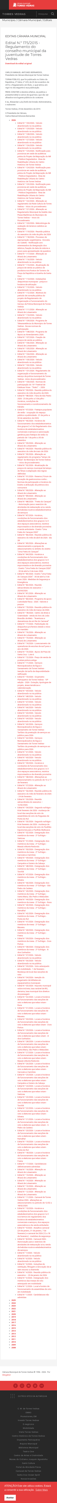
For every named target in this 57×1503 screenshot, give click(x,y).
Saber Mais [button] (41, 1490)
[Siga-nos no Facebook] (15, 1386)
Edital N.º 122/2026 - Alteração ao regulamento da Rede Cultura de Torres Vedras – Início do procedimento (34, 204)
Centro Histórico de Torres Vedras (28, 1436)
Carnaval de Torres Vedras (28, 1471)
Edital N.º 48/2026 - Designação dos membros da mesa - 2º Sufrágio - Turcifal (33, 869)
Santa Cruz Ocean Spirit (28, 1475)
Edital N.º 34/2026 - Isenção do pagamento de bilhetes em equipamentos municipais (31, 980)
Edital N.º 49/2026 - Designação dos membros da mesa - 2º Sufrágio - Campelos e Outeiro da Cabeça (33, 860)
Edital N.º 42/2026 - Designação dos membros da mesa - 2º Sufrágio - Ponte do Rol (33, 916)
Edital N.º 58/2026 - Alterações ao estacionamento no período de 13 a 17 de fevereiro (34, 780)
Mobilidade (28, 1428)
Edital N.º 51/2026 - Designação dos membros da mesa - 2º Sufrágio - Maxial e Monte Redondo (33, 844)
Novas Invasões (28, 1479)
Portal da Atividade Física (28, 1467)
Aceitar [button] (10, 1497)
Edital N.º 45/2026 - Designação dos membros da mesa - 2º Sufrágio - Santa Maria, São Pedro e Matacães (33, 894)
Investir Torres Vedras (28, 1420)
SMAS (28, 1412)
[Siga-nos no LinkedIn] (35, 1386)
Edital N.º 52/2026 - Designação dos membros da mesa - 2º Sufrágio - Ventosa (33, 835)
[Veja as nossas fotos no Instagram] (22, 1386)
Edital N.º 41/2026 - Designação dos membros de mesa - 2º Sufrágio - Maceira (33, 924)
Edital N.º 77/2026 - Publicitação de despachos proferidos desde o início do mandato (33, 627)
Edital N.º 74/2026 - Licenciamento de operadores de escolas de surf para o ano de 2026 (34, 646)
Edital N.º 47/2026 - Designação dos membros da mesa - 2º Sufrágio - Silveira (33, 877)
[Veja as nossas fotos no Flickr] (42, 1386)
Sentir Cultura (28, 1463)
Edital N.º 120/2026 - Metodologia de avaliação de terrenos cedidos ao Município (33, 226)
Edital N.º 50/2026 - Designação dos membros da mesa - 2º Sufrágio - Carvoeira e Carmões (33, 852)
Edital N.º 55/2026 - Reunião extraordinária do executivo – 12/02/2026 (30, 802)
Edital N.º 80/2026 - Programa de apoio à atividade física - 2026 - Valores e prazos (34, 602)
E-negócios (28, 1424)
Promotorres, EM (29, 1416)
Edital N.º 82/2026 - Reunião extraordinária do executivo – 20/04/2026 (30, 588)
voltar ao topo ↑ (43, 1494)
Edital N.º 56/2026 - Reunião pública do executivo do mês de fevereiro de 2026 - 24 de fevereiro (34, 794)
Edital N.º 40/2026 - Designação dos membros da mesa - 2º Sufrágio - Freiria (33, 933)
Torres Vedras (14, 14)
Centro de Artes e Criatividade (28, 1455)
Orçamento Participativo (28, 1440)
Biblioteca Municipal (28, 1447)
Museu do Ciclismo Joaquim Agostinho (28, 1459)
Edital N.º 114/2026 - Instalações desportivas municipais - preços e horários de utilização (32, 282)
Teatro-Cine (28, 1451)
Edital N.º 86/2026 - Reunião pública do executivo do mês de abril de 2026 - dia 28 (34, 538)
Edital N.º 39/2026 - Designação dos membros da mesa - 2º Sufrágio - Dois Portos (34, 941)
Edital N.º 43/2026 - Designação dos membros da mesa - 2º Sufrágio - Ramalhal (33, 908)
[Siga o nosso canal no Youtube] (29, 1386)
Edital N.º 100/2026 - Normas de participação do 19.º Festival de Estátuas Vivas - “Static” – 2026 (31, 384)
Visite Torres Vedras (28, 1432)
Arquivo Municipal (28, 1444)
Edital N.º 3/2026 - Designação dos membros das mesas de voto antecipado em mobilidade (32, 1281)
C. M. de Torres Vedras (28, 1408)
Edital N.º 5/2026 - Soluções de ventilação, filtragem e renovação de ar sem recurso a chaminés (34, 1267)
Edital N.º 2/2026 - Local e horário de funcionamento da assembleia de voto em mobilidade (34, 1289)
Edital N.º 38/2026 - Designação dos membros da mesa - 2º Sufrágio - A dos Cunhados (33, 950)
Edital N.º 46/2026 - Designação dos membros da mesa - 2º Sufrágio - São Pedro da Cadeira (34, 886)
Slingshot (6, 1375)
